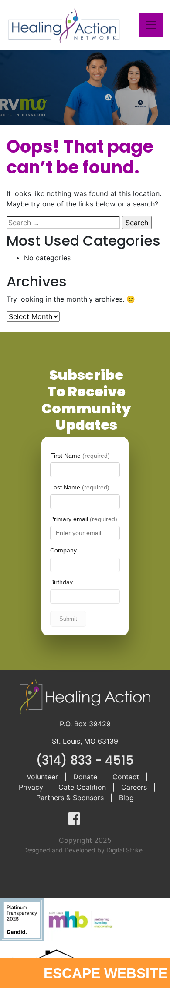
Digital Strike (124, 850)
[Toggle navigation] (151, 25)
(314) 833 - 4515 (85, 760)
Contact (125, 776)
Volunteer (42, 776)
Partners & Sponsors (70, 797)
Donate (85, 776)
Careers (134, 787)
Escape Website (105, 973)
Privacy (31, 787)
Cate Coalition (82, 787)
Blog (126, 797)
